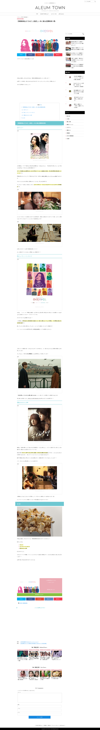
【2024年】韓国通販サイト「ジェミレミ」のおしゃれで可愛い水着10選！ (22, 678)
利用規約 (45, 725)
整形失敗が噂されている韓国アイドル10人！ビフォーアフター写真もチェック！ (77, 43)
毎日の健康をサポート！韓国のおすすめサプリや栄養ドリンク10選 (45, 678)
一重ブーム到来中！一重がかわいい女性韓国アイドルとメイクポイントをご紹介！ (77, 60)
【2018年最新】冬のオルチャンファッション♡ (29, 641)
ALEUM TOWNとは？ (44, 13)
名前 (18, 704)
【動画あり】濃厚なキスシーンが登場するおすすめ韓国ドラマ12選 (77, 48)
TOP (37, 13)
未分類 (68, 138)
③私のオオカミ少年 (27, 115)
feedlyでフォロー (40, 594)
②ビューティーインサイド (28, 112)
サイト (19, 712)
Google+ (40, 54)
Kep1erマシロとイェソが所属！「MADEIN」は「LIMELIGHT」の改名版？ (33, 678)
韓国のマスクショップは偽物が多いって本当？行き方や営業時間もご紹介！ (77, 66)
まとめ (23, 117)
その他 (68, 118)
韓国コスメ (69, 130)
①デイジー (25, 109)
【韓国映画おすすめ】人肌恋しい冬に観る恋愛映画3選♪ (33, 107)
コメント (19, 692)
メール (19, 708)
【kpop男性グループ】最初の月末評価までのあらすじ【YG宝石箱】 (33, 643)
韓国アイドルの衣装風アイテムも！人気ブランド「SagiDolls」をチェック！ (56, 658)
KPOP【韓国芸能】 (24, 603)
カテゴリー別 (53, 13)
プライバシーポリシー (55, 725)
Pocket (58, 54)
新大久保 (68, 116)
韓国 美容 (69, 121)
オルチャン (69, 127)
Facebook (30, 54)
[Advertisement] (39, 69)
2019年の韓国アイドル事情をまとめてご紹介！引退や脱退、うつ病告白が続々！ (45, 658)
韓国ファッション (70, 124)
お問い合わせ (61, 13)
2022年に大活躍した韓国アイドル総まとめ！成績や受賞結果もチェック (34, 658)
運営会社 (49, 725)
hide (40, 104)
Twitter (21, 54)
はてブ (49, 54)
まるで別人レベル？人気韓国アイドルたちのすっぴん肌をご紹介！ (77, 54)
